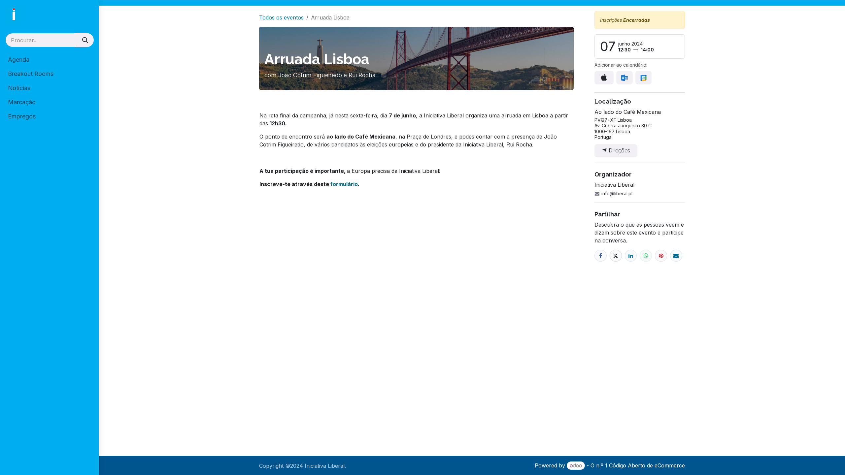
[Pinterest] (661, 256)
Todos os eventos (281, 17)
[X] (616, 256)
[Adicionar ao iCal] (604, 77)
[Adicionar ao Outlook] (624, 77)
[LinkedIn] (631, 256)
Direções (618, 150)
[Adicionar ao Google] (643, 77)
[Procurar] (84, 40)
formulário (344, 184)
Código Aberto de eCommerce (647, 465)
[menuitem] (49, 59)
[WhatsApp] (646, 256)
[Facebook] (600, 256)
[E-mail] (676, 256)
